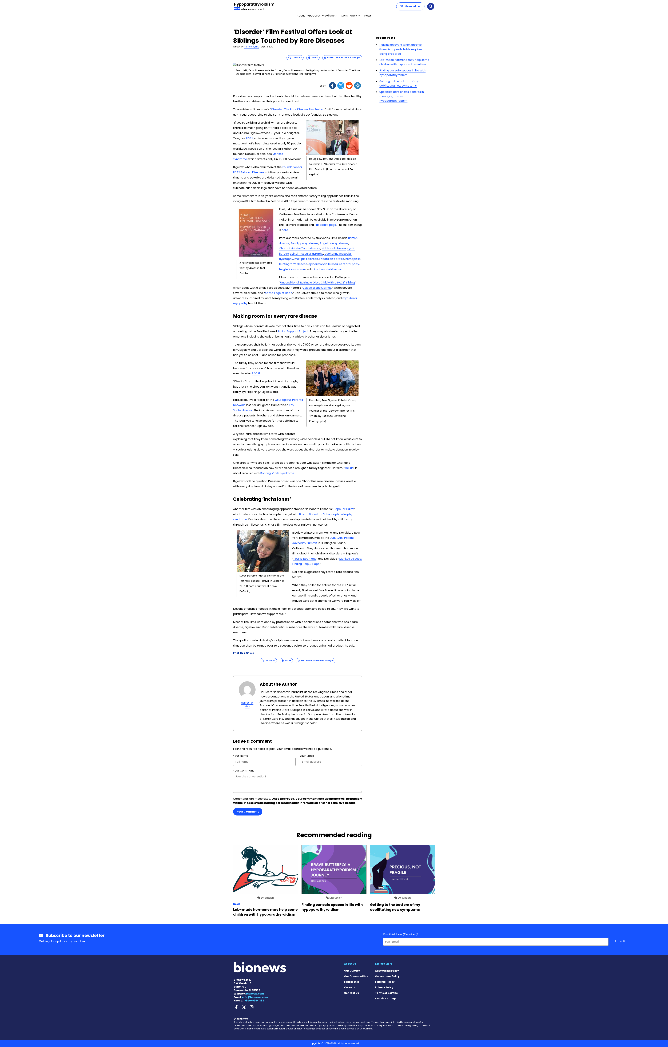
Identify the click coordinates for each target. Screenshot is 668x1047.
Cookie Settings (385, 998)
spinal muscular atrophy (306, 254)
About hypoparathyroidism (315, 16)
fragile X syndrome (292, 269)
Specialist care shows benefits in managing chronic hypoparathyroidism (401, 96)
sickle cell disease (334, 248)
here (285, 230)
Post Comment (248, 812)
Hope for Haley (343, 509)
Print (314, 57)
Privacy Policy (384, 987)
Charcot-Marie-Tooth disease (299, 248)
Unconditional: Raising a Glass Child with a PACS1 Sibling (317, 283)
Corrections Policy (387, 976)
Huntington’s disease (293, 264)
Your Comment (243, 771)
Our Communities (356, 976)
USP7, (250, 138)
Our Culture (352, 970)
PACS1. (256, 373)
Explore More (383, 963)
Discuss (296, 57)
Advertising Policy (387, 970)
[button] (410, 6)
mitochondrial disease (326, 269)
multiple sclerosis (306, 259)
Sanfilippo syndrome (305, 243)
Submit (620, 941)
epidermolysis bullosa (323, 264)
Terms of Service (386, 993)
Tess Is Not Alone (304, 559)
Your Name (240, 756)
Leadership (351, 982)
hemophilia (352, 259)
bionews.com (255, 993)
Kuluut (349, 468)
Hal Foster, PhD (251, 46)
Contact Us (351, 993)
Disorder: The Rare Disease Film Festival (298, 109)
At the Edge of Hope (278, 293)
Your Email (307, 756)
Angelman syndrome (334, 243)
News (368, 16)
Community (349, 16)
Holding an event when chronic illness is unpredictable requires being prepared (400, 49)
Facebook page (325, 225)
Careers (349, 987)
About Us (350, 963)
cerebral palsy (349, 264)
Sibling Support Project (293, 331)
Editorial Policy (385, 982)
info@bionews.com (255, 997)
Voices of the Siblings (317, 288)
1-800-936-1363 (254, 1000)
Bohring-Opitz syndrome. (277, 473)
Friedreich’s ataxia (331, 259)
